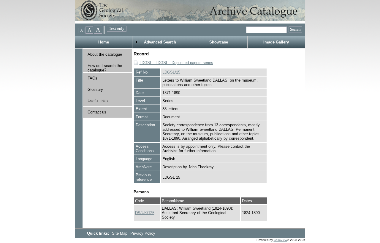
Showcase (218, 42)
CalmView (280, 240)
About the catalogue (105, 54)
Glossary (95, 89)
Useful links (98, 101)
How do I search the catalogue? (105, 67)
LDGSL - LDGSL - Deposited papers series (176, 62)
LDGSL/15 (171, 72)
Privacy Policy (142, 233)
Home (103, 42)
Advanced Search (160, 42)
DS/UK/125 (144, 213)
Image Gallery (276, 42)
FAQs (92, 78)
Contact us (97, 112)
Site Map (120, 233)
